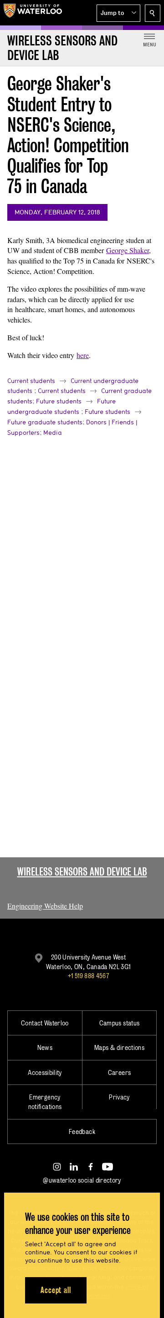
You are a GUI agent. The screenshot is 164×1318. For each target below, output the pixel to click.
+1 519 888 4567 (88, 976)
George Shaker (127, 250)
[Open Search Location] (152, 13)
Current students (31, 380)
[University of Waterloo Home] (33, 13)
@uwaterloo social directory (82, 1180)
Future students (59, 401)
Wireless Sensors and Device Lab (82, 871)
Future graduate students (44, 422)
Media (52, 432)
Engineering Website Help (45, 905)
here (83, 355)
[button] (118, 13)
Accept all (56, 1290)
